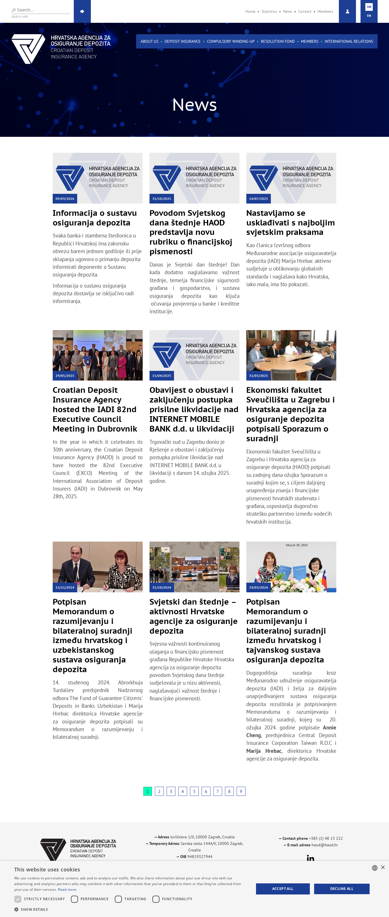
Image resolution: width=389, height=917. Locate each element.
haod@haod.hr (325, 844)
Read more (67, 889)
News (287, 11)
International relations (349, 41)
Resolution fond (278, 41)
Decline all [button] (341, 888)
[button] (130, 909)
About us (149, 41)
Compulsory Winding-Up (231, 41)
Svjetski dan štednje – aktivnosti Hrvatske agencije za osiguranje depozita (194, 616)
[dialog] (194, 889)
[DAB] (61, 49)
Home (250, 11)
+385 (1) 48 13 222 (326, 838)
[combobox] (375, 868)
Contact (305, 11)
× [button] (382, 867)
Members (325, 11)
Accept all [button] (283, 888)
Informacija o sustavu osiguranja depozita (95, 218)
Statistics (269, 11)
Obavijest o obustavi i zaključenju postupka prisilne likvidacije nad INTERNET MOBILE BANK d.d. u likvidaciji (194, 409)
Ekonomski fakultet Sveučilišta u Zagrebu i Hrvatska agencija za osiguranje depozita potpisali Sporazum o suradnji (290, 414)
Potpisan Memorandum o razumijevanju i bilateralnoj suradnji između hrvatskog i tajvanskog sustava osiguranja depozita (286, 630)
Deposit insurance (183, 41)
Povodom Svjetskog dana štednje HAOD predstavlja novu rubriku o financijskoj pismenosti (191, 232)
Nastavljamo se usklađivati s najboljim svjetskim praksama (290, 222)
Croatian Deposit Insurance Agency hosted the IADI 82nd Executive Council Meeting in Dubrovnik (95, 409)
